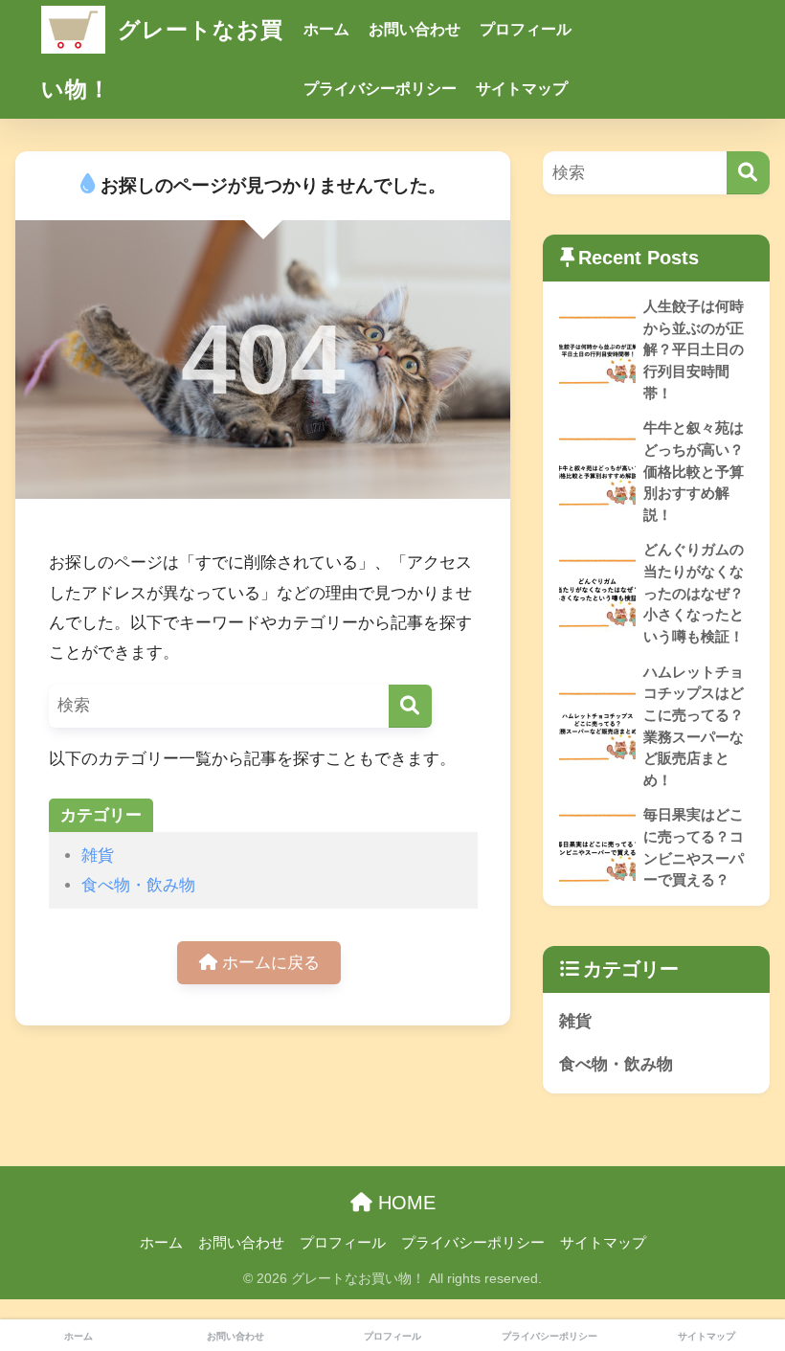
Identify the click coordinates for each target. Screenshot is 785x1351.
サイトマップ (522, 88)
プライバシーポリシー (380, 88)
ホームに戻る (268, 963)
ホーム (326, 29)
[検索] (410, 706)
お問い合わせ (414, 29)
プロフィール (526, 29)
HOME (404, 1202)
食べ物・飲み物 (138, 885)
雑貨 (97, 855)
